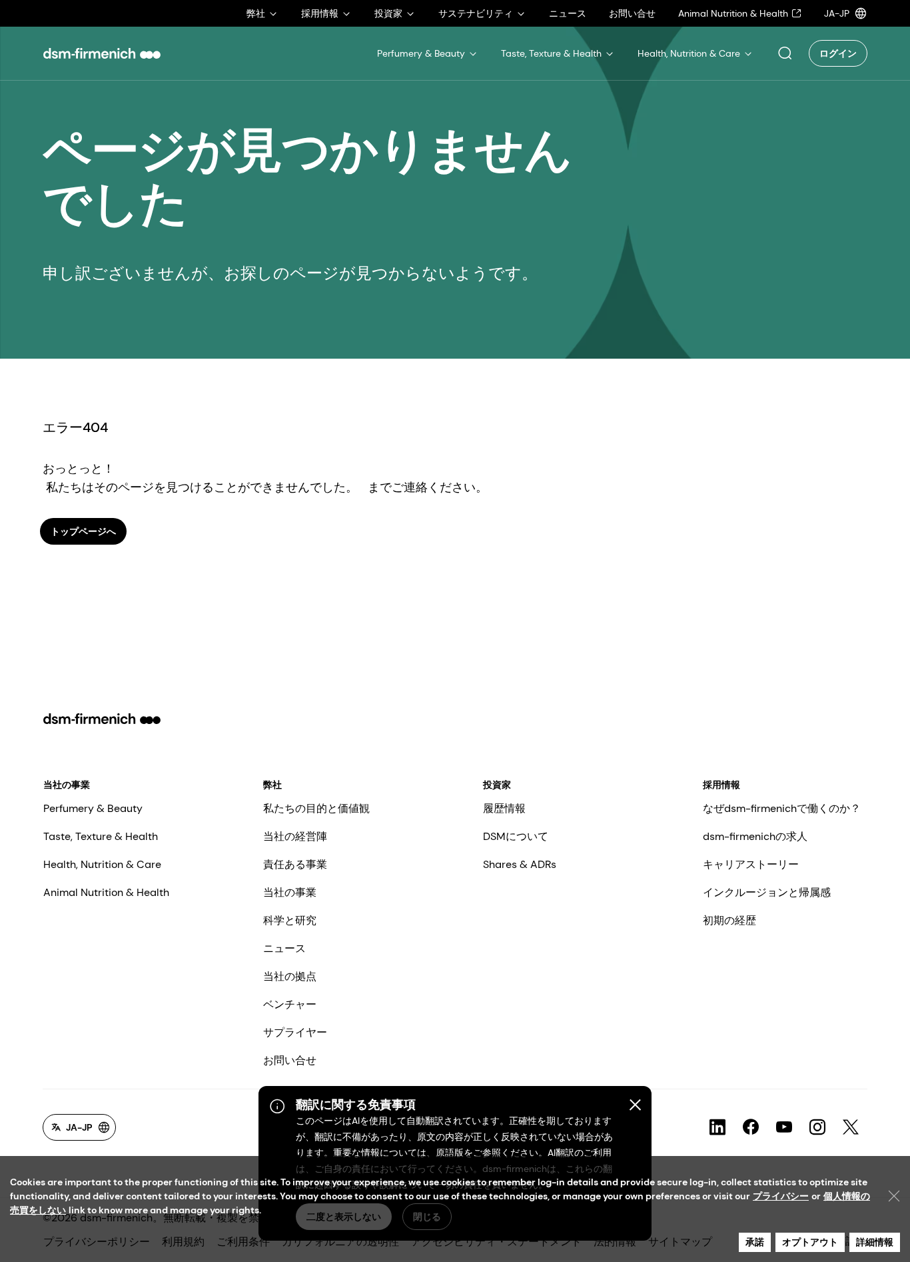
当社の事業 (66, 785)
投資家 (497, 785)
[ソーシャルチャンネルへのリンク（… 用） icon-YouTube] (784, 1127)
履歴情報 (504, 808)
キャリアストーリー (751, 864)
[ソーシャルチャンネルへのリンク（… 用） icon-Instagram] (817, 1127)
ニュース (284, 948)
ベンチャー (289, 1004)
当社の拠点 (289, 976)
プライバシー (781, 1196)
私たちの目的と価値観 (316, 808)
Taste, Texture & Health (100, 836)
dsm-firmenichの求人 (755, 836)
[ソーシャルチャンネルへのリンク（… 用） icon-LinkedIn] (717, 1127)
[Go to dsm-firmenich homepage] (102, 53)
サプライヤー (295, 1032)
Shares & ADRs (519, 864)
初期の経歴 (729, 920)
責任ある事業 (295, 864)
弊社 (272, 785)
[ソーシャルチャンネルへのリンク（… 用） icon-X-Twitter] (850, 1127)
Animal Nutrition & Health (106, 892)
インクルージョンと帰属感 (767, 892)
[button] (784, 53)
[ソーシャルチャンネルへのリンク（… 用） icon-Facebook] (750, 1127)
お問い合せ (289, 1060)
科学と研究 (289, 920)
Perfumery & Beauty (93, 808)
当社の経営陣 (295, 836)
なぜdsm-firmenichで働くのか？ (782, 808)
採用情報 (721, 785)
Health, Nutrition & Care (102, 864)
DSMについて (515, 836)
